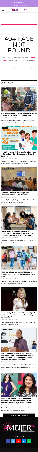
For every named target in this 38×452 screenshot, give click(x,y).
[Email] (24, 441)
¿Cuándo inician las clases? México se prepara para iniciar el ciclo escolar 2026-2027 (18, 274)
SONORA (4, 207)
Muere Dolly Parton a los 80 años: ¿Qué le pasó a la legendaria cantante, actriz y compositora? (18, 315)
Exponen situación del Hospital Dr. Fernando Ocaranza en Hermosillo (15, 194)
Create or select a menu (20, 5)
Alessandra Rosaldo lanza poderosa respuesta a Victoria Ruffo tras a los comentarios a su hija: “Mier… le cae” (16, 401)
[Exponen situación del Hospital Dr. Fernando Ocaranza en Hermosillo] (19, 179)
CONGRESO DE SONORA (7, 168)
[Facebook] (8, 441)
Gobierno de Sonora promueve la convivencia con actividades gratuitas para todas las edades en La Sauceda (17, 233)
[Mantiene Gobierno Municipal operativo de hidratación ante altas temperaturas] (19, 99)
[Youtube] (18, 441)
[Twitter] (13, 441)
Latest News (7, 83)
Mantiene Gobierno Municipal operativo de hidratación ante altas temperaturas (19, 114)
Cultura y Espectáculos (7, 288)
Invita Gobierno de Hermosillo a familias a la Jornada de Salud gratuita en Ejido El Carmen (18, 154)
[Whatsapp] (29, 441)
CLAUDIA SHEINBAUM (7, 329)
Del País (4, 248)
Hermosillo (4, 89)
